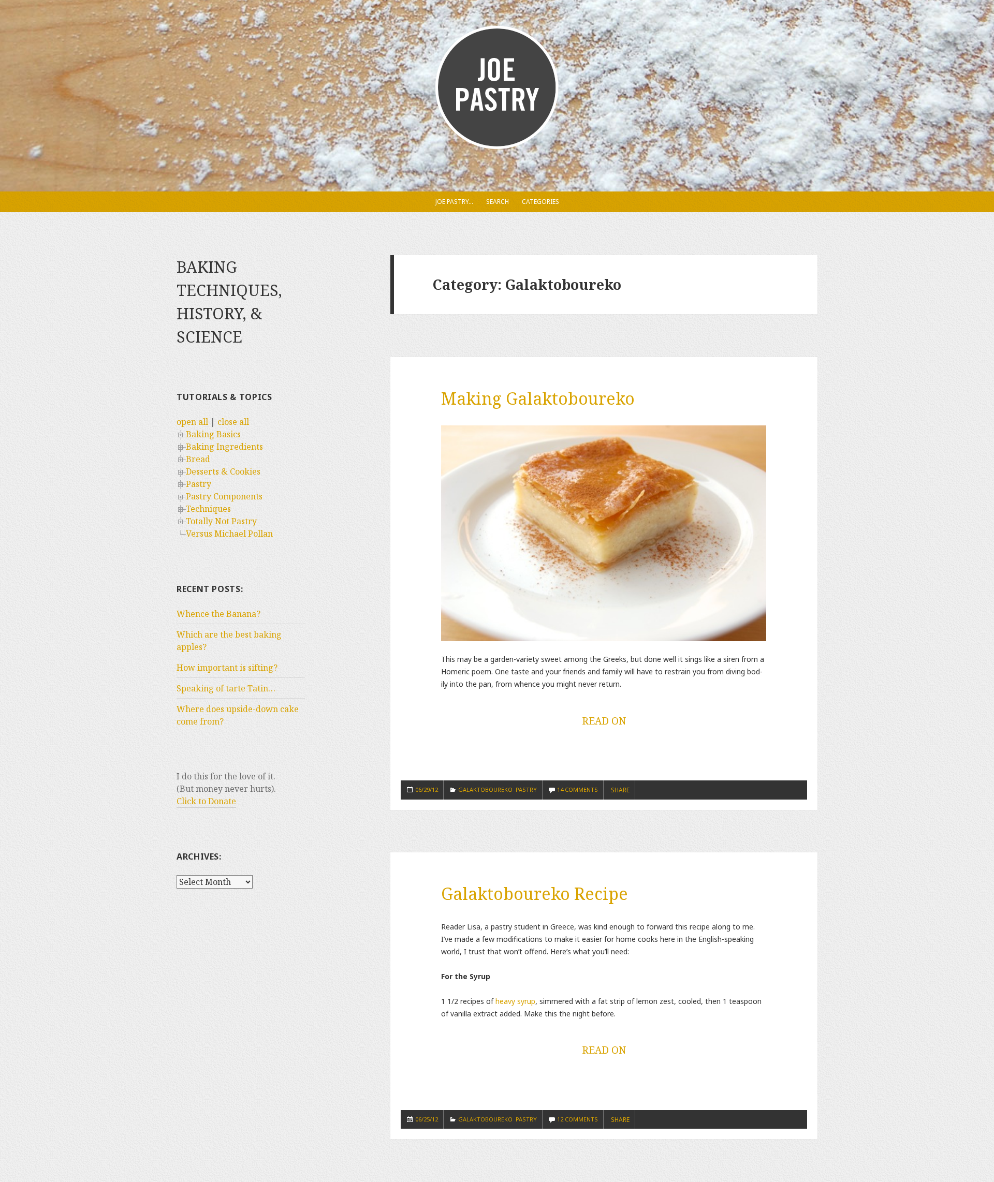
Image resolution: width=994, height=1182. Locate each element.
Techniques (208, 508)
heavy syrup (515, 1001)
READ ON (604, 721)
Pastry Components (224, 496)
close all (233, 421)
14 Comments (577, 789)
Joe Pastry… (454, 201)
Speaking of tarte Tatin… (226, 688)
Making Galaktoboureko (538, 398)
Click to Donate (206, 801)
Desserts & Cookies (223, 471)
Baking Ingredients (224, 446)
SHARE (620, 790)
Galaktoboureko (485, 789)
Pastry (198, 484)
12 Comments (577, 1119)
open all (192, 421)
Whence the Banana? (218, 613)
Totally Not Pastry (221, 521)
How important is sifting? (227, 667)
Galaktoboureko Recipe (534, 893)
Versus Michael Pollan (229, 533)
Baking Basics (213, 434)
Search (497, 201)
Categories (540, 201)
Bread (198, 459)
